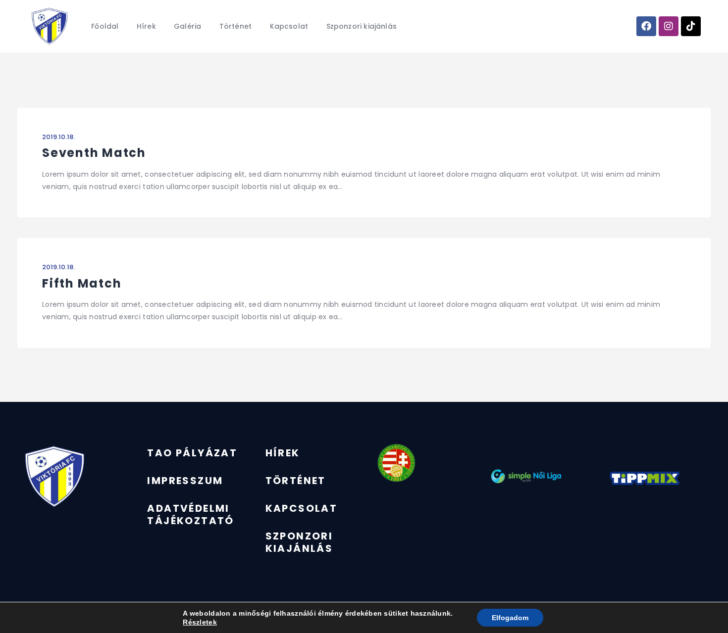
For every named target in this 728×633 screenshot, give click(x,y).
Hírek (282, 453)
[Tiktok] (691, 26)
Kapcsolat (301, 508)
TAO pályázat (192, 453)
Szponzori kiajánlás (299, 542)
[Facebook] (646, 26)
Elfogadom (510, 618)
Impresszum (185, 480)
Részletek (199, 622)
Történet (295, 480)
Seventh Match (94, 152)
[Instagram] (668, 26)
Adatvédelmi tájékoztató (190, 514)
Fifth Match (81, 283)
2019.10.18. (58, 137)
